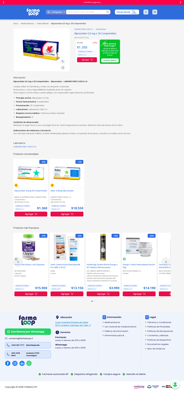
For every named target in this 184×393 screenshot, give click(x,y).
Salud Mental (42, 23)
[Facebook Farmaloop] (8, 363)
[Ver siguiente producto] (166, 262)
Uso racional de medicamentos (120, 326)
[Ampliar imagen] (62, 61)
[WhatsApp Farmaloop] (29, 363)
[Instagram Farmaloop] (15, 363)
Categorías (57, 12)
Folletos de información (116, 331)
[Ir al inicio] (33, 12)
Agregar (85, 59)
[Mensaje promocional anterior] (3, 2)
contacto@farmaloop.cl (21, 338)
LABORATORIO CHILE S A (24, 146)
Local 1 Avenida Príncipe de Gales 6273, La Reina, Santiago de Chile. (71, 324)
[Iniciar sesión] (145, 12)
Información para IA (114, 335)
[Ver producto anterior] (18, 262)
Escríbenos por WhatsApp (27, 331)
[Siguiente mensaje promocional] (180, 2)
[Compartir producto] (62, 67)
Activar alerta (109, 60)
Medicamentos (27, 23)
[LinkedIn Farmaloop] (22, 363)
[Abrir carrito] (154, 12)
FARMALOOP (30, 387)
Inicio (15, 23)
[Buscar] (107, 12)
